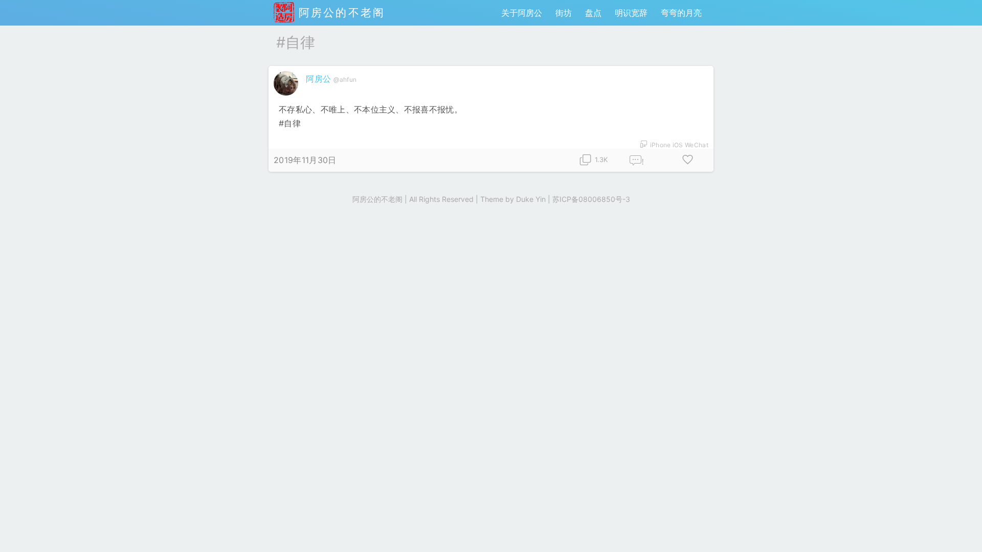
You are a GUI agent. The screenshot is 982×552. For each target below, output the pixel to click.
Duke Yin (531, 199)
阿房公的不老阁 (339, 12)
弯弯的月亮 (681, 13)
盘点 (593, 13)
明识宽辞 (631, 13)
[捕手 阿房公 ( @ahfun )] (287, 98)
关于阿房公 (521, 13)
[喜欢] (687, 160)
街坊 (563, 13)
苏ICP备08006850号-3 (591, 199)
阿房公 (318, 79)
